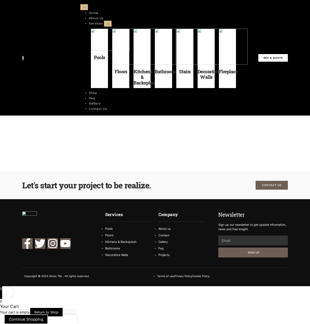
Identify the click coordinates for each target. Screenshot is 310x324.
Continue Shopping (26, 319)
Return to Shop (46, 312)
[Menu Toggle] (84, 7)
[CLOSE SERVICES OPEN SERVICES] (108, 24)
